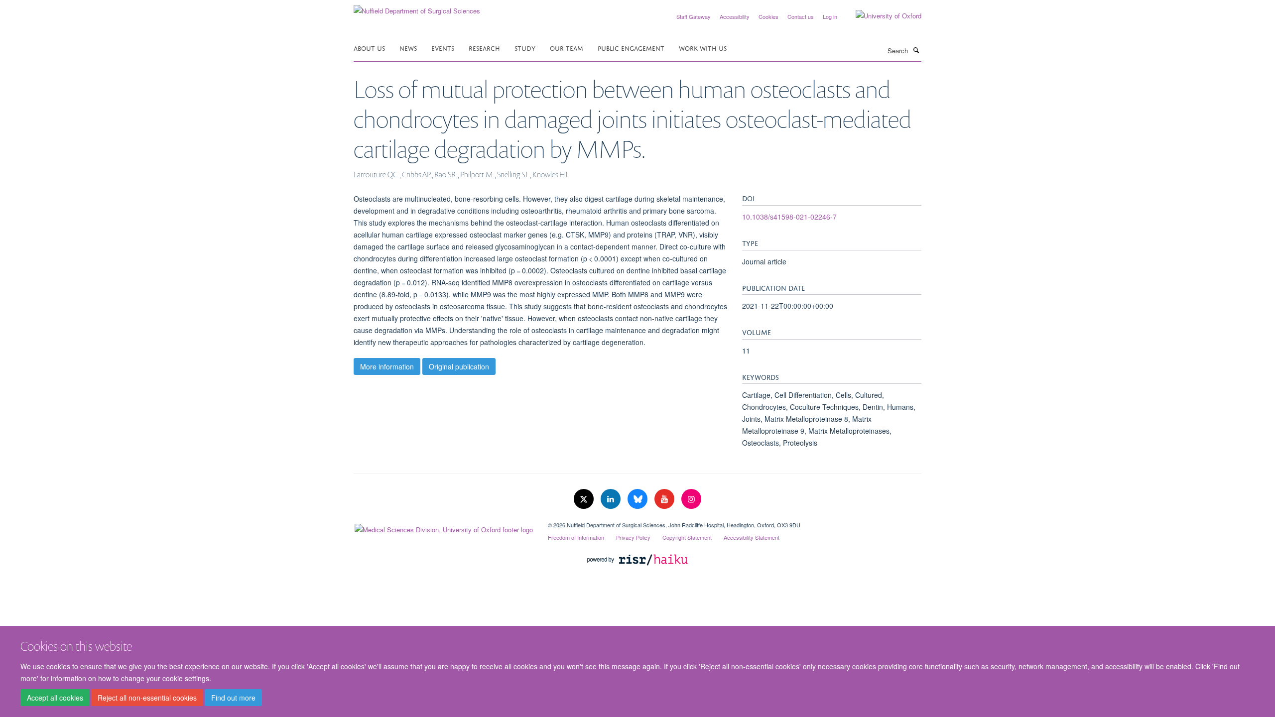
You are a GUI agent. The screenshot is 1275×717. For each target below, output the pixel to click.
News (408, 47)
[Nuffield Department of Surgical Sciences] (417, 7)
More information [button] (387, 366)
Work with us (703, 47)
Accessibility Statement (751, 537)
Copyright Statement (687, 537)
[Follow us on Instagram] (691, 499)
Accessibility (735, 16)
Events (442, 47)
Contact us (800, 16)
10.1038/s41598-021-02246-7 (789, 217)
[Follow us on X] (585, 499)
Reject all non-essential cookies (147, 698)
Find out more (233, 698)
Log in (830, 16)
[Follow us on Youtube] (665, 499)
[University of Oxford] (881, 16)
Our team (566, 47)
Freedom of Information (576, 537)
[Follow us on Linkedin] (612, 499)
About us (369, 47)
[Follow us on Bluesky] (638, 499)
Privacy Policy (633, 537)
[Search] (915, 49)
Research (484, 47)
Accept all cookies (55, 698)
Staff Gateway (693, 16)
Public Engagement (631, 47)
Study (524, 47)
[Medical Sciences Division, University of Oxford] (443, 527)
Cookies (768, 16)
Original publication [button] (459, 366)
